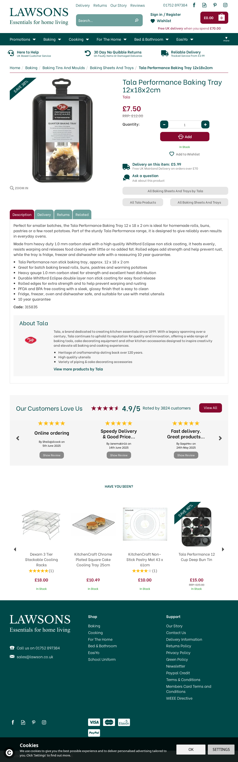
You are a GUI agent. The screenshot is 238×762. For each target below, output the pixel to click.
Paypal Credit (178, 672)
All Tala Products (143, 202)
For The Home (100, 639)
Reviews (137, 5)
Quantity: (131, 124)
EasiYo (93, 652)
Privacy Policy (178, 652)
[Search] (137, 20)
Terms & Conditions (183, 679)
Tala (126, 96)
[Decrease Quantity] (164, 124)
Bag (222, 18)
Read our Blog (204, 5)
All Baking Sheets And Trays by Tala (175, 190)
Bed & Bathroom (102, 645)
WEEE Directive (179, 698)
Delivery (44, 214)
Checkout (209, 18)
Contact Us (176, 632)
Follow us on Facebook (194, 5)
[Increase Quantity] (205, 124)
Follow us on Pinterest (215, 5)
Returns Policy (178, 645)
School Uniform (102, 659)
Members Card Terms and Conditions (188, 689)
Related (82, 214)
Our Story (174, 625)
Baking (94, 625)
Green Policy (177, 659)
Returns (63, 214)
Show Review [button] (51, 455)
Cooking (95, 632)
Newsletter (175, 665)
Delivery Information (184, 639)
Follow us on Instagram (225, 5)
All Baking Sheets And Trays (199, 202)
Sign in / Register (165, 14)
